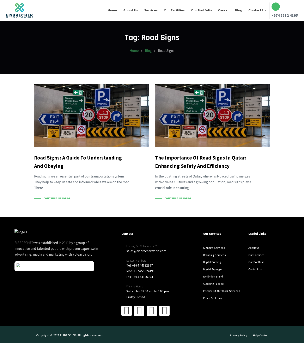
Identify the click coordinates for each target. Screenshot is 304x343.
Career (223, 10)
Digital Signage (212, 269)
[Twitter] (152, 311)
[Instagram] (139, 311)
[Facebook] (126, 311)
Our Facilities (174, 10)
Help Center (260, 335)
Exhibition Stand (213, 276)
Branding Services (214, 255)
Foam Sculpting (212, 298)
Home (112, 10)
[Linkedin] (164, 311)
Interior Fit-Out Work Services (221, 291)
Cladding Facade (213, 284)
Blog (238, 10)
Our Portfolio (201, 10)
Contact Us (257, 10)
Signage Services (214, 248)
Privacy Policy (238, 335)
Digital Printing (212, 262)
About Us (130, 10)
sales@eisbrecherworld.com (146, 251)
